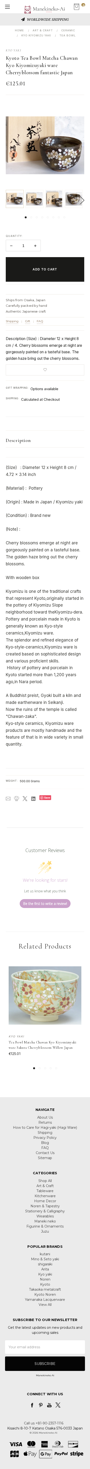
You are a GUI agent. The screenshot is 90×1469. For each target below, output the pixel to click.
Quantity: (14, 236)
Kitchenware (45, 1196)
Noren (45, 1279)
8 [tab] (64, 217)
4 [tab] (42, 217)
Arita (45, 1269)
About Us (45, 1117)
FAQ (40, 321)
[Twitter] (25, 798)
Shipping (12, 321)
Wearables (45, 1216)
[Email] (8, 798)
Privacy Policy (45, 1137)
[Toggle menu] (6, 6)
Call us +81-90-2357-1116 (43, 1423)
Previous (7, 200)
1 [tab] (26, 217)
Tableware (45, 1191)
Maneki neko (45, 1221)
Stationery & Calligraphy (45, 1211)
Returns (45, 1122)
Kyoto (45, 1284)
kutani (45, 1254)
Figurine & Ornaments (45, 1226)
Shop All (45, 1181)
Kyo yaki (45, 1274)
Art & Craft (45, 1186)
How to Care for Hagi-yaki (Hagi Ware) (45, 1127)
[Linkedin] (33, 798)
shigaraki (45, 1264)
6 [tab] (53, 217)
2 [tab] (31, 217)
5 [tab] (48, 217)
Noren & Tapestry (45, 1206)
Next (82, 200)
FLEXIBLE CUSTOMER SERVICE (48, 19)
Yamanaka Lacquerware (45, 1299)
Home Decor (45, 1201)
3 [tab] (37, 217)
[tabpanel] (15, 199)
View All (45, 1304)
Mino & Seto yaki (45, 1259)
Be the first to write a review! (45, 903)
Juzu (45, 1231)
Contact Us (45, 1153)
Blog (45, 1143)
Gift (27, 321)
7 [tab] (59, 217)
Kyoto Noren (45, 1294)
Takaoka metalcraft (45, 1289)
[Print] (16, 798)
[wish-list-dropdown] (45, 369)
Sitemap (45, 1158)
